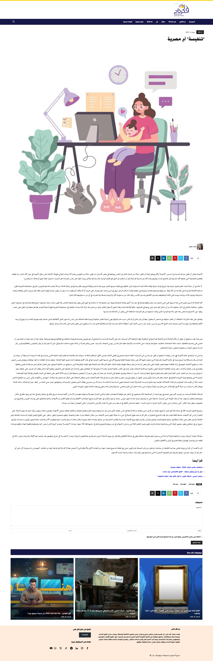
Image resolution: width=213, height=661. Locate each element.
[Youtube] (51, 648)
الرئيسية (192, 22)
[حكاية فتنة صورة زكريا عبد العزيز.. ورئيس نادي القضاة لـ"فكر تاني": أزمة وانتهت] (170, 589)
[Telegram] (71, 648)
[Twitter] (180, 258)
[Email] (158, 258)
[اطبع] (152, 258)
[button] (14, 22)
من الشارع (182, 22)
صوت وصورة (139, 22)
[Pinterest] (175, 258)
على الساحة (172, 22)
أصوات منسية (127, 22)
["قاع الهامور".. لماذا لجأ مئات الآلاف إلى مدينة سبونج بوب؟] (42, 589)
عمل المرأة (175, 484)
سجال (163, 22)
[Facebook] (186, 258)
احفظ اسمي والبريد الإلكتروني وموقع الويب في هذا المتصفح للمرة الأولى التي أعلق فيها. (173, 537)
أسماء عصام (192, 247)
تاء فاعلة (149, 22)
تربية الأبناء (192, 484)
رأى (157, 22)
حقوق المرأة (183, 484)
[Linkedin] (163, 258)
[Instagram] (82, 648)
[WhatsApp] (169, 258)
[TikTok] (66, 648)
